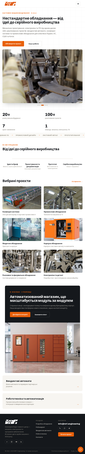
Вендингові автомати (43, 430)
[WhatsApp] (64, 428)
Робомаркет (40, 427)
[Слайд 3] (42, 105)
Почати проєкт (66, 434)
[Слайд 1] (38, 105)
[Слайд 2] (39, 105)
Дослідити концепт (20, 314)
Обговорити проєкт (13, 44)
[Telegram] (69, 428)
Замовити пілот (41, 314)
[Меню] (78, 3)
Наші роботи (34, 44)
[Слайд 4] (45, 105)
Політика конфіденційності (60, 451)
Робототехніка (41, 434)
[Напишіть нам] (80, 449)
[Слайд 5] (46, 105)
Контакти (39, 437)
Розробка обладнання (44, 424)
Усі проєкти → (77, 181)
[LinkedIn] (21, 442)
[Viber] (60, 428)
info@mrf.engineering (69, 424)
